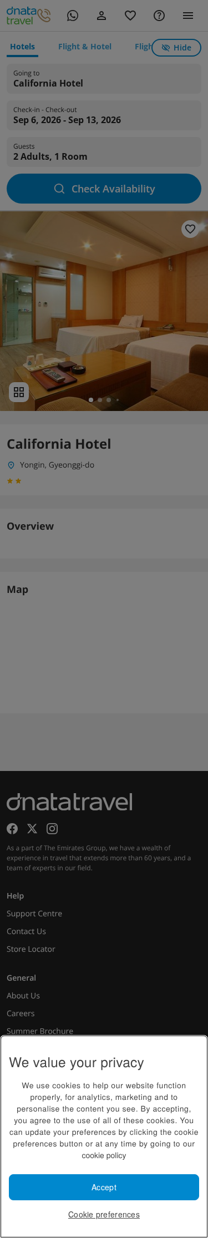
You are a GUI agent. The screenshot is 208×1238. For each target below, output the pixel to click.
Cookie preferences (104, 1214)
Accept (104, 1187)
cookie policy (104, 1154)
